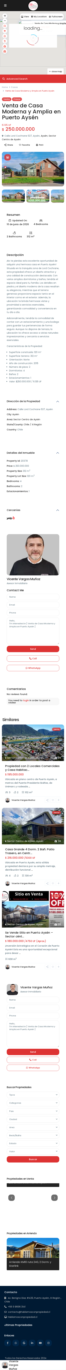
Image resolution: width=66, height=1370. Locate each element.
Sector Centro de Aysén (26, 419)
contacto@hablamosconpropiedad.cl (29, 1312)
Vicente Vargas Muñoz (23, 579)
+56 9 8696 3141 (16, 1306)
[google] (24, 1343)
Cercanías (13, 510)
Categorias (15, 1102)
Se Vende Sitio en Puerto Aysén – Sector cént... (29, 934)
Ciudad (13, 1119)
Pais (11, 1111)
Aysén (44, 135)
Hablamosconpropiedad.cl (22, 1317)
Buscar (33, 1159)
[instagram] (48, 1343)
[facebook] (7, 1343)
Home (5, 87)
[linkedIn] (32, 1343)
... (29, 786)
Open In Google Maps (19, 435)
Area (11, 1127)
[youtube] (40, 1343)
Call (34, 658)
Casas (14, 87)
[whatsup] (15, 1343)
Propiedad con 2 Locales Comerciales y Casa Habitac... (32, 768)
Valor (12, 1151)
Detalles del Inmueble (21, 453)
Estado (12, 1143)
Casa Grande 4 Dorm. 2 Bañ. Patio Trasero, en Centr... (29, 851)
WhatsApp (34, 668)
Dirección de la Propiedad (23, 401)
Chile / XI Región (33, 424)
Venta (7, 99)
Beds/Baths (15, 1135)
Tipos (12, 1094)
